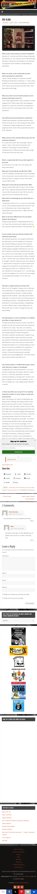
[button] (18, 441)
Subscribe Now (18, 452)
